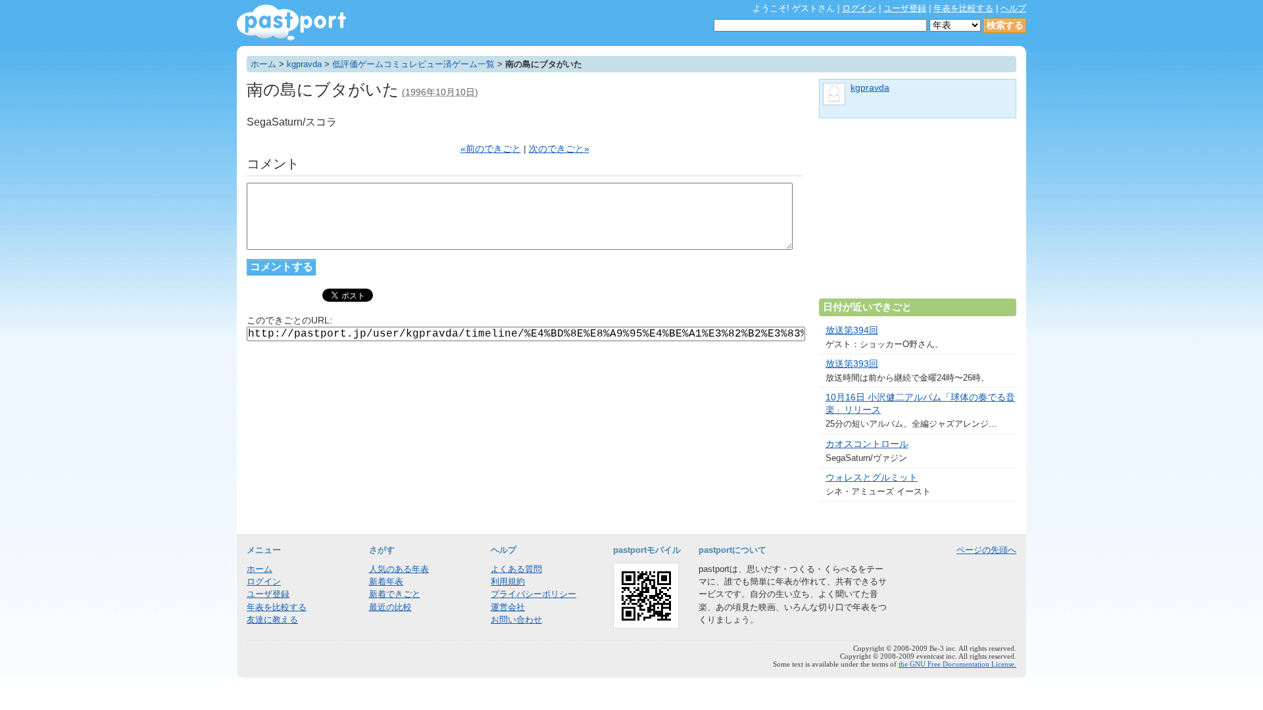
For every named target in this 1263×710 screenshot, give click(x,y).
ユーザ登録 (904, 8)
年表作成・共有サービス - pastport (291, 23)
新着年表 (386, 581)
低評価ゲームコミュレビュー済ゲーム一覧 (413, 64)
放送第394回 (852, 330)
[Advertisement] (917, 213)
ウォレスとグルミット (872, 478)
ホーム (263, 64)
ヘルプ (1013, 8)
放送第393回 (852, 364)
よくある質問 (516, 569)
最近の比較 (390, 607)
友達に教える (272, 620)
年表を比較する (963, 8)
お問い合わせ (516, 620)
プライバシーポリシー (533, 594)
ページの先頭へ (986, 550)
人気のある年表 (399, 569)
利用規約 (508, 581)
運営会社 (508, 607)
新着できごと (394, 594)
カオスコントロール (867, 444)
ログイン (859, 8)
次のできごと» (559, 149)
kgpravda (304, 64)
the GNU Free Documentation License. (957, 664)
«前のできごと (490, 149)
